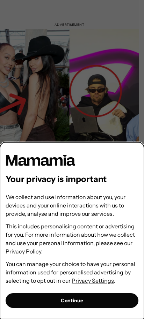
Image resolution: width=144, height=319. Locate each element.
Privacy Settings (93, 280)
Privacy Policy (23, 251)
